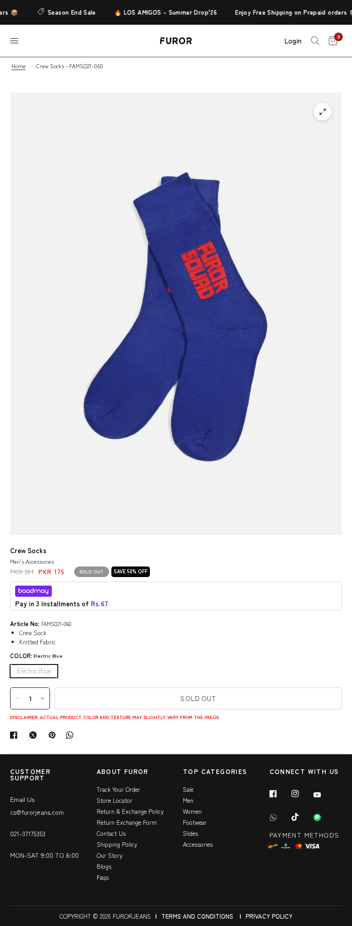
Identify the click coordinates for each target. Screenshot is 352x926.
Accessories (198, 844)
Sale (188, 789)
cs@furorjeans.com (37, 812)
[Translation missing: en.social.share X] (34, 735)
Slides (190, 833)
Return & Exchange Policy (130, 811)
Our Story (109, 855)
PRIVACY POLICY (269, 916)
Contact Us (111, 833)
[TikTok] (302, 817)
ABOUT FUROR (122, 772)
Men (188, 800)
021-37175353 (27, 833)
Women (192, 811)
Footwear (195, 822)
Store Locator (114, 800)
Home (18, 66)
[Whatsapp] (280, 817)
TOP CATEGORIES (215, 772)
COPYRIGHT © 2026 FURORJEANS (105, 916)
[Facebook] (280, 794)
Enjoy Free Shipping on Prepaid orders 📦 (290, 12)
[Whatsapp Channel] (324, 817)
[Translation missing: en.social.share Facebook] (15, 735)
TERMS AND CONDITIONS (197, 916)
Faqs (103, 877)
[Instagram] (302, 794)
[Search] (315, 41)
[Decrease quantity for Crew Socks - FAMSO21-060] (17, 698)
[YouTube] (324, 794)
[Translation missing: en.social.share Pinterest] (54, 735)
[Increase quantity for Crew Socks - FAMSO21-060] (43, 698)
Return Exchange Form (127, 822)
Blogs (104, 866)
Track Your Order (118, 789)
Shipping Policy (117, 844)
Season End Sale (66, 12)
